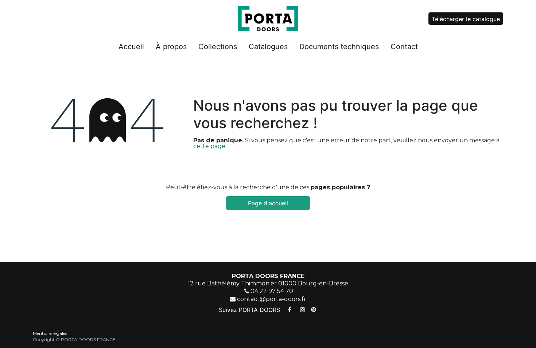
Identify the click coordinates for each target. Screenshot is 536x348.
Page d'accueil (268, 203)
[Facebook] (289, 309)
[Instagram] (302, 309)
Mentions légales (50, 333)
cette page (209, 146)
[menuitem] (131, 48)
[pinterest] (313, 309)
